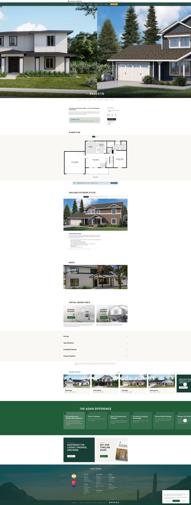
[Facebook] (109, 502)
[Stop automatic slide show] (1, 6)
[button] (97, 120)
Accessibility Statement (89, 502)
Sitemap (95, 502)
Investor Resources (99, 478)
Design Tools (106, 99)
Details (112, 99)
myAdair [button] (121, 1)
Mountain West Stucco (99, 196)
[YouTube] (118, 502)
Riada (106, 196)
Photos (94, 99)
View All (118, 372)
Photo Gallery (86, 477)
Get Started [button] (114, 4)
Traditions (86, 196)
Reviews (85, 493)
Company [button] (109, 1)
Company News (111, 478)
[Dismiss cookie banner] (187, 492)
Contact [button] (106, 4)
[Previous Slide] (2, 50)
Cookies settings (168, 500)
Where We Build (82, 4)
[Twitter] (113, 502)
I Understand (176, 500)
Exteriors (90, 99)
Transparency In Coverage (102, 502)
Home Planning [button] (89, 4)
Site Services (98, 479)
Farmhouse (92, 196)
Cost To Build (111, 119)
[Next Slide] (189, 50)
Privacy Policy (82, 502)
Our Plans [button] (75, 4)
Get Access (70, 317)
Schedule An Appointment (113, 487)
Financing (97, 482)
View (70, 283)
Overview (79, 99)
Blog (97, 484)
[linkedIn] (116, 502)
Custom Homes (86, 479)
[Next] (185, 420)
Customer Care (111, 488)
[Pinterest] (111, 502)
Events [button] (101, 4)
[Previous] (6, 384)
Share (109, 124)
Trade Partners (111, 479)
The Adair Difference (87, 487)
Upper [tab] (97, 136)
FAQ (97, 487)
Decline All (184, 500)
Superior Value (86, 489)
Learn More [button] (70, 456)
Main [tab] (93, 136)
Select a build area (112, 110)
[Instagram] (114, 502)
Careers (110, 477)
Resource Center (99, 483)
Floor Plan (85, 99)
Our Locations (98, 492)
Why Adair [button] (96, 4)
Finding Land (98, 477)
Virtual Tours (100, 99)
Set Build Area (116, 1)
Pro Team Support (87, 492)
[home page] (75, 1)
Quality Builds (86, 488)
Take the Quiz (182, 387)
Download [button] (103, 456)
